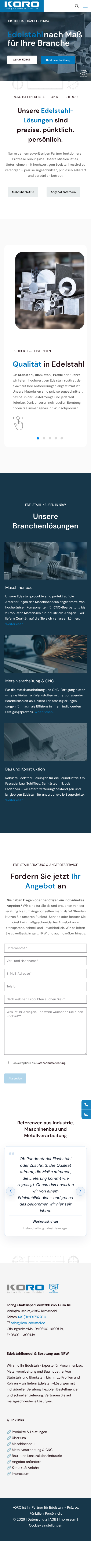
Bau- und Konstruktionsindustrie (37, 1455)
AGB (53, 1519)
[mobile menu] (85, 6)
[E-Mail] (86, 1114)
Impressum (20, 1473)
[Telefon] (86, 1104)
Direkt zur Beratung (58, 60)
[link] (45, 560)
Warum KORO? (21, 59)
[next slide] (80, 1191)
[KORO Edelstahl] (22, 5)
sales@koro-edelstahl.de (28, 1323)
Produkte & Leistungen (29, 1432)
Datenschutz (37, 1519)
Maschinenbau (23, 1444)
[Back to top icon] (82, 1532)
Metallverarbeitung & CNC (32, 1450)
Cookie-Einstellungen (45, 1525)
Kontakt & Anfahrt (25, 1467)
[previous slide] (10, 1191)
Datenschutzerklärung (50, 1063)
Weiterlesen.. (15, 624)
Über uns (19, 1438)
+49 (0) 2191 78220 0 (32, 1317)
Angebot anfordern (26, 1461)
